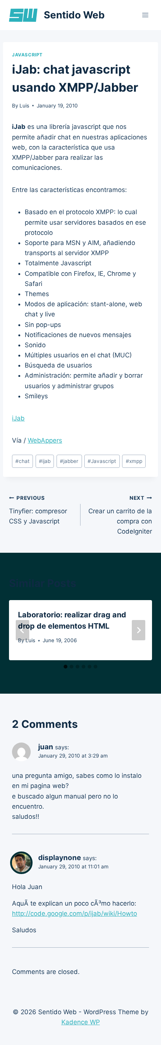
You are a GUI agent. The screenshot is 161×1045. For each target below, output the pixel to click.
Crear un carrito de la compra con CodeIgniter (120, 515)
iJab (18, 418)
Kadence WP (80, 1022)
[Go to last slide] (22, 630)
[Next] (138, 630)
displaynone (59, 857)
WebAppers (45, 440)
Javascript (27, 54)
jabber (69, 461)
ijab (45, 461)
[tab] (65, 666)
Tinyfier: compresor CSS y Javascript (38, 510)
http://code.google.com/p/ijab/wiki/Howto (74, 913)
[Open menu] (145, 15)
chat (22, 461)
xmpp (134, 461)
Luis (24, 106)
